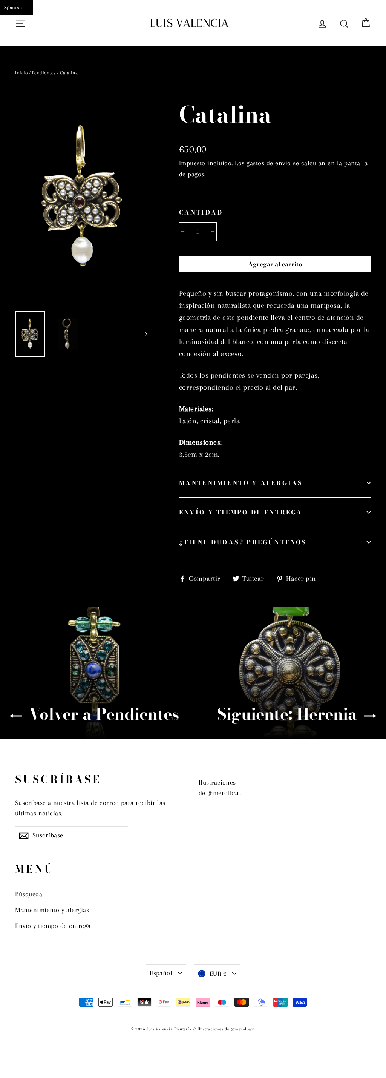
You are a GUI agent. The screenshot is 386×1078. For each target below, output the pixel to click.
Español (161, 973)
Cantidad (201, 212)
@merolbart (224, 793)
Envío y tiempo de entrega (241, 512)
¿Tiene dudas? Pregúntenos (243, 542)
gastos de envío (269, 163)
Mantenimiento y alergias (241, 482)
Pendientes (44, 72)
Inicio (21, 72)
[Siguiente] (146, 334)
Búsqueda (28, 894)
